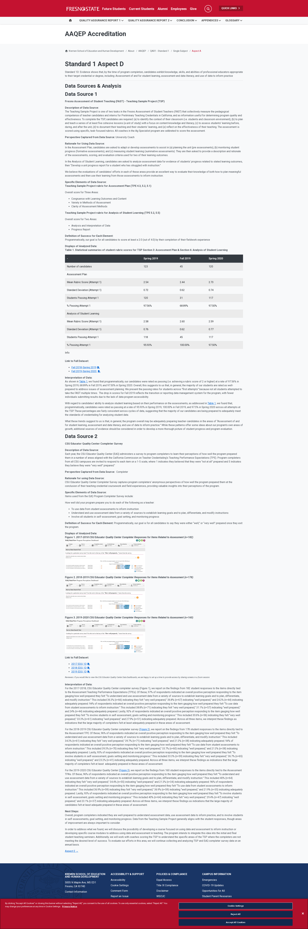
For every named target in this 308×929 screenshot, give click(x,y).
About (131, 51)
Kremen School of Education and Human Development (96, 51)
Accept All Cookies (235, 922)
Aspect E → (71, 851)
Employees (179, 9)
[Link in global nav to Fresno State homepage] (83, 9)
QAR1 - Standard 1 (159, 51)
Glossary (232, 20)
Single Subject (180, 51)
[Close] (302, 913)
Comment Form (119, 890)
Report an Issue (119, 896)
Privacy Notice (69, 906)
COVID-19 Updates (213, 885)
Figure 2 (144, 729)
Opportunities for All (213, 890)
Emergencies (209, 879)
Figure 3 (124, 770)
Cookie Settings (120, 885)
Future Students (114, 9)
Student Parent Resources (217, 896)
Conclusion (185, 20)
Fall (83, 367)
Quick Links (229, 8)
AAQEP (142, 51)
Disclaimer (162, 890)
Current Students (141, 9)
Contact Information (76, 891)
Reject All (235, 914)
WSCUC (160, 896)
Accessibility (118, 879)
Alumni (163, 9)
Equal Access (164, 879)
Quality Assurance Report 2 (148, 20)
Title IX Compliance (167, 885)
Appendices (209, 20)
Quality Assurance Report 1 (100, 20)
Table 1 (83, 381)
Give (193, 9)
